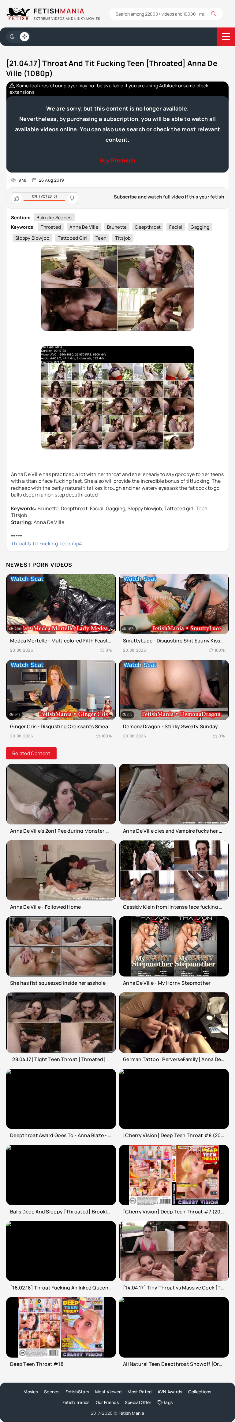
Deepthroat (148, 227)
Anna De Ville (84, 227)
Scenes (51, 1392)
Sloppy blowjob (32, 238)
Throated (51, 227)
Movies (31, 1392)
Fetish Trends (76, 1402)
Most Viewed (108, 1392)
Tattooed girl (72, 238)
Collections (199, 1392)
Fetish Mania (131, 1413)
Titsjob (123, 238)
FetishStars (77, 1392)
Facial (175, 227)
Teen (100, 238)
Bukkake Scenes (54, 217)
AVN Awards (170, 1392)
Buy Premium (117, 160)
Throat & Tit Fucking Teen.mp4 (46, 543)
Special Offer (138, 1402)
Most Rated (139, 1392)
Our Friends (107, 1402)
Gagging (200, 227)
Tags (168, 1402)
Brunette (117, 227)
